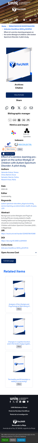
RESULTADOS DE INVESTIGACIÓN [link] (22, 26)
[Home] (19, 3)
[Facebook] (10, 401)
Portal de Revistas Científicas (19, 411)
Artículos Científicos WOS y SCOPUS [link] (18, 29)
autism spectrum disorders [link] (11, 204)
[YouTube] (23, 401)
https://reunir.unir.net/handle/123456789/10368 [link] (18, 234)
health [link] (28, 206)
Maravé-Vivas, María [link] (8, 180)
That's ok (5, 440)
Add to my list (9, 154)
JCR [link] (2, 208)
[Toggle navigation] (35, 20)
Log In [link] (6, 20)
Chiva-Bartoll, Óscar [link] (8, 175)
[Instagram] (17, 401)
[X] (14, 401)
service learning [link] (7, 206)
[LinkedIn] (20, 401)
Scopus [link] (33, 206)
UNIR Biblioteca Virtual (19, 407)
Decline (13, 440)
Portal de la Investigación (19, 414)
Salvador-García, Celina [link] (10, 177)
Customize (21, 440)
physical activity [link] (28, 204)
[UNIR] (19, 398)
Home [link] (4, 26)
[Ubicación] (28, 401)
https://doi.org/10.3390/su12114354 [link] (14, 241)
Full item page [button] (8, 261)
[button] (36, 16)
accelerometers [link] (19, 206)
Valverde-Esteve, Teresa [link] (9, 172)
